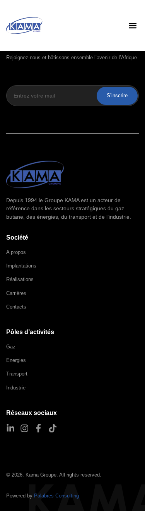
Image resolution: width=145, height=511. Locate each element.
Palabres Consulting (56, 496)
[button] (132, 25)
